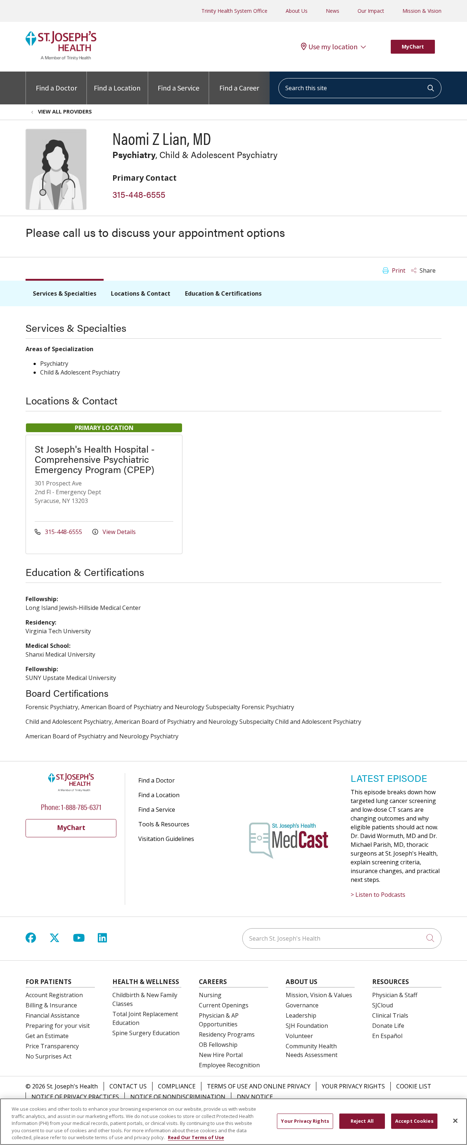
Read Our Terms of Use (196, 1137)
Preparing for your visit (58, 1026)
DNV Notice (255, 1097)
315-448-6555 (138, 194)
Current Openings (223, 1005)
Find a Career (239, 87)
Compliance (177, 1086)
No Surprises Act (49, 1056)
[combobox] (359, 88)
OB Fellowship (218, 1045)
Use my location (333, 46)
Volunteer (299, 1036)
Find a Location (117, 87)
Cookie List (413, 1086)
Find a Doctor (56, 87)
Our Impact (371, 10)
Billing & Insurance (51, 1005)
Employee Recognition (229, 1065)
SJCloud (382, 1005)
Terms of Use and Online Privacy (258, 1086)
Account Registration (54, 995)
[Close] (455, 1121)
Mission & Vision (421, 10)
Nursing (210, 995)
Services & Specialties (64, 293)
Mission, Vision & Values (319, 995)
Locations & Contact (140, 293)
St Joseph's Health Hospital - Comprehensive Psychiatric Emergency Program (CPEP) (95, 459)
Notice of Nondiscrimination (177, 1097)
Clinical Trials (390, 1015)
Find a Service (178, 87)
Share (427, 270)
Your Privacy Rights (353, 1086)
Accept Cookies (414, 1121)
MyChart (413, 46)
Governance (302, 1005)
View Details (118, 532)
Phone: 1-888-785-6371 (71, 806)
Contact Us (128, 1086)
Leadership (301, 1015)
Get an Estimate (47, 1036)
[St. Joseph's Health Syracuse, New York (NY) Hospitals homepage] (61, 58)
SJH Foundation (307, 1026)
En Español (387, 1036)
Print (397, 270)
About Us (297, 10)
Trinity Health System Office (234, 10)
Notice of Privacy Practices (75, 1097)
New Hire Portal (221, 1055)
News (332, 10)
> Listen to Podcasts (378, 895)
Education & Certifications (223, 293)
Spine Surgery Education (146, 1033)
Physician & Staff (394, 995)
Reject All (362, 1121)
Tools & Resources (163, 824)
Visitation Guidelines (166, 839)
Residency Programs (227, 1034)
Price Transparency (52, 1046)
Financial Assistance (53, 1015)
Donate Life (388, 1026)
